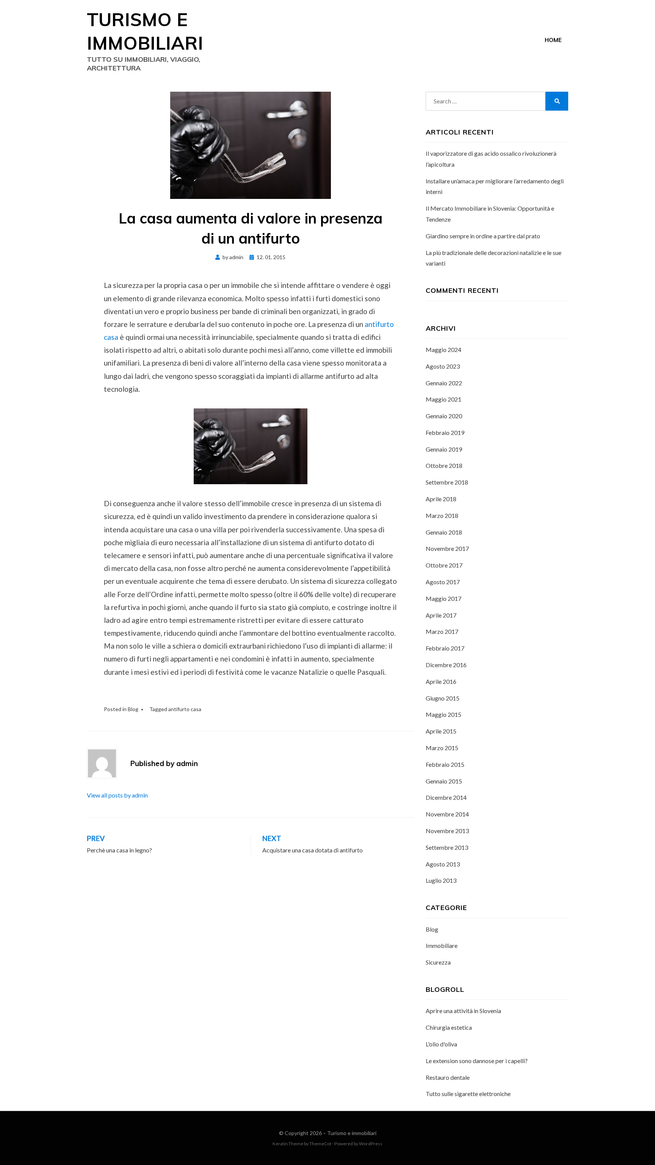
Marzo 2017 (442, 631)
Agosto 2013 (443, 864)
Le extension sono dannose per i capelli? (477, 1060)
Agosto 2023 (443, 366)
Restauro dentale (448, 1077)
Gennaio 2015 (444, 781)
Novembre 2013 (447, 830)
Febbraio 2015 (445, 764)
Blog (133, 709)
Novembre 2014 (447, 814)
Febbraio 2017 (445, 648)
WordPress (370, 1143)
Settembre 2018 (447, 482)
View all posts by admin (117, 795)
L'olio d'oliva (441, 1044)
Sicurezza (438, 962)
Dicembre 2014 (446, 797)
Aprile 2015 (441, 731)
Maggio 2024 (443, 349)
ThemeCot (320, 1143)
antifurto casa (184, 709)
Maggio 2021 (443, 399)
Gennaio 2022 (444, 382)
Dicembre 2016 (446, 664)
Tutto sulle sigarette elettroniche (468, 1093)
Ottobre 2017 (444, 565)
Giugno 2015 (442, 698)
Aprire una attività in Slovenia (463, 1010)
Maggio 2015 (443, 714)
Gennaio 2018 (444, 532)
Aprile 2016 (441, 681)
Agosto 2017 (443, 581)
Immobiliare (442, 945)
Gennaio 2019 (444, 449)
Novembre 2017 (447, 548)
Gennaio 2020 (444, 415)
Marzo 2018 (442, 515)
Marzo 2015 (442, 747)
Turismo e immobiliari (351, 1133)
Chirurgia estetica (449, 1027)
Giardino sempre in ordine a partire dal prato (483, 235)
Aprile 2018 (441, 498)
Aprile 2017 (441, 615)
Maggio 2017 (443, 598)
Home (553, 40)
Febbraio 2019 (445, 432)
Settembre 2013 (447, 847)
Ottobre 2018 (444, 465)
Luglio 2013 (441, 880)
